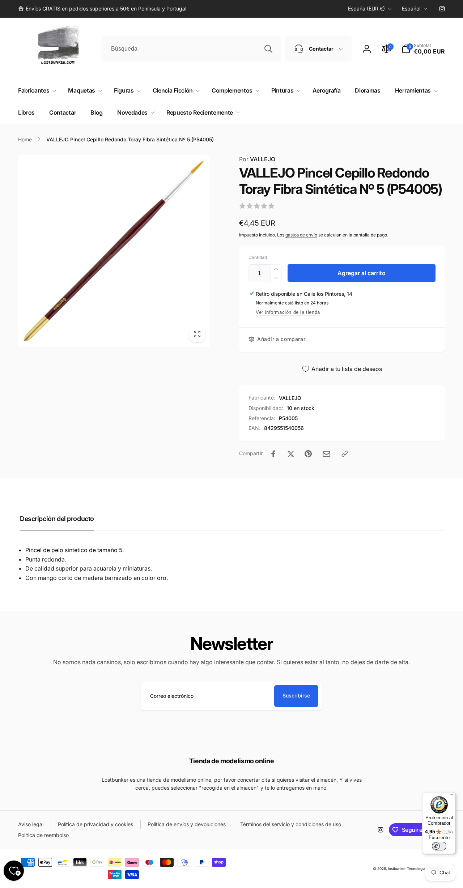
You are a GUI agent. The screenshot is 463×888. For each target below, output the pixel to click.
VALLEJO (257, 159)
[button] (423, 48)
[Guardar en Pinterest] (308, 453)
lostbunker (397, 868)
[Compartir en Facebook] (273, 453)
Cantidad (258, 257)
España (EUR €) (366, 8)
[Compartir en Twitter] (290, 453)
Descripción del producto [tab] (57, 518)
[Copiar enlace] (344, 453)
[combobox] (191, 48)
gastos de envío (301, 235)
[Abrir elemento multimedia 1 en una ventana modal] (114, 251)
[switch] (439, 846)
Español (411, 8)
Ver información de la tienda (288, 312)
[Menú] (451, 796)
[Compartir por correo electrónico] (326, 453)
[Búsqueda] (268, 49)
